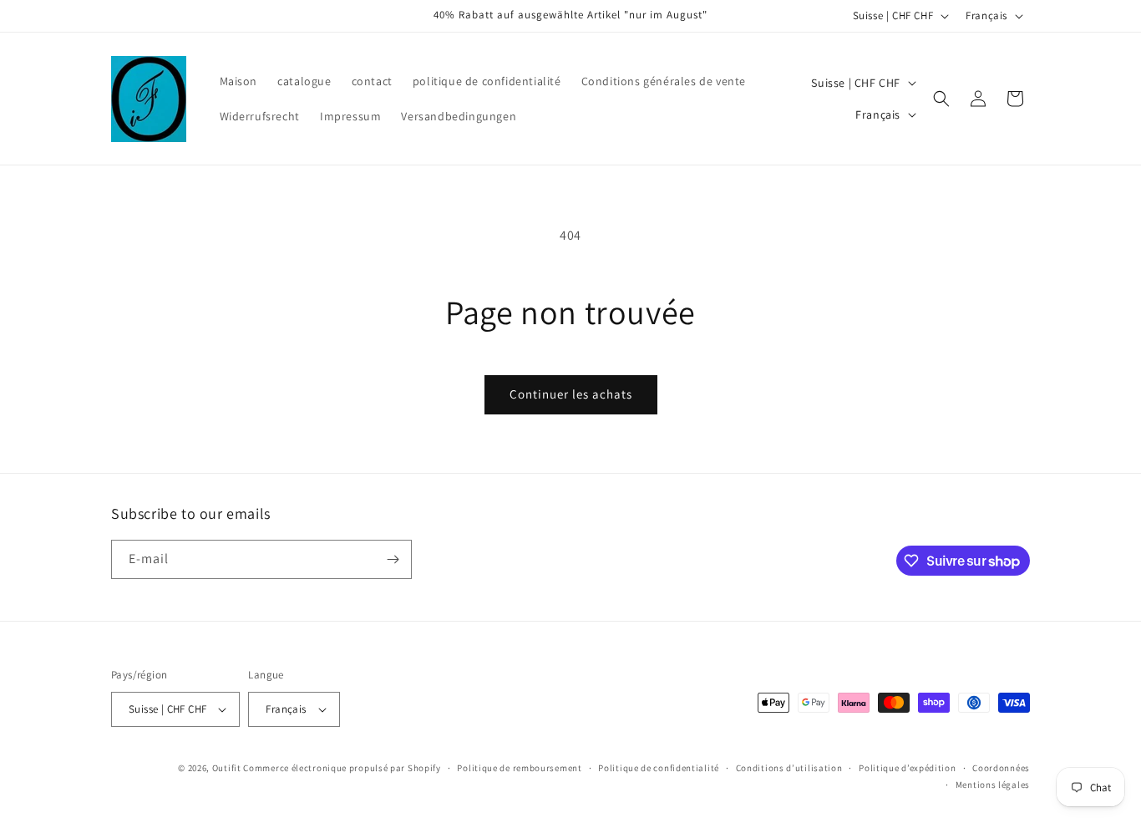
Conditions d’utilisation (789, 768)
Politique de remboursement (519, 768)
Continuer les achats (571, 394)
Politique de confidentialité (658, 768)
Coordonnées (1001, 768)
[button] (941, 98)
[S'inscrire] (392, 559)
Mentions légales (993, 784)
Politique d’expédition (907, 768)
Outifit (228, 768)
